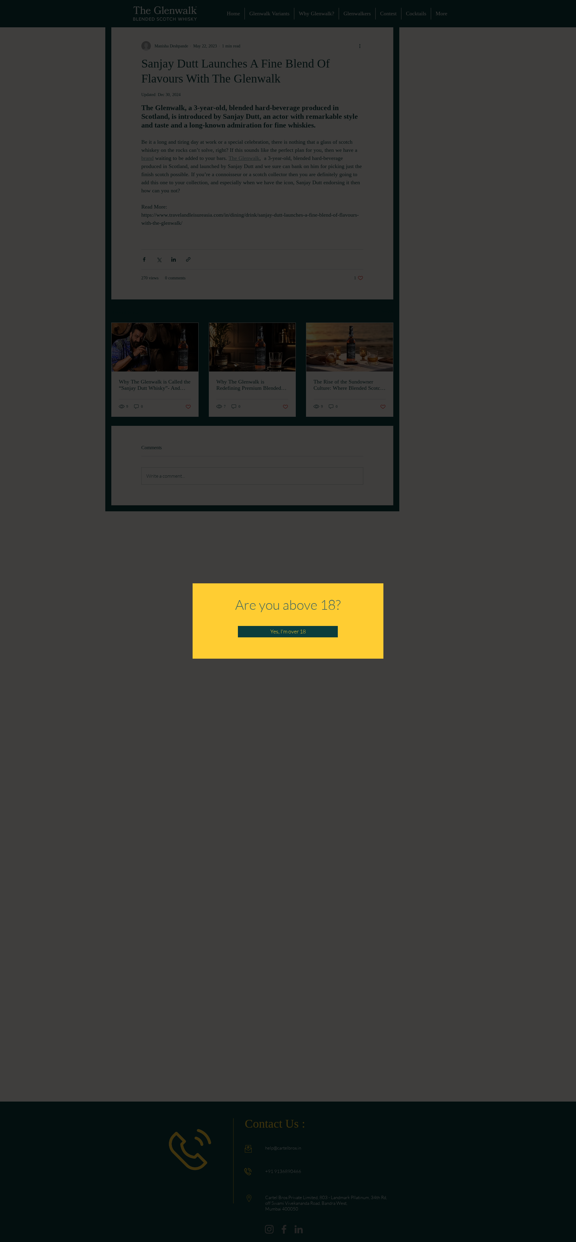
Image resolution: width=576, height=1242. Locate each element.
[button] (288, 632)
